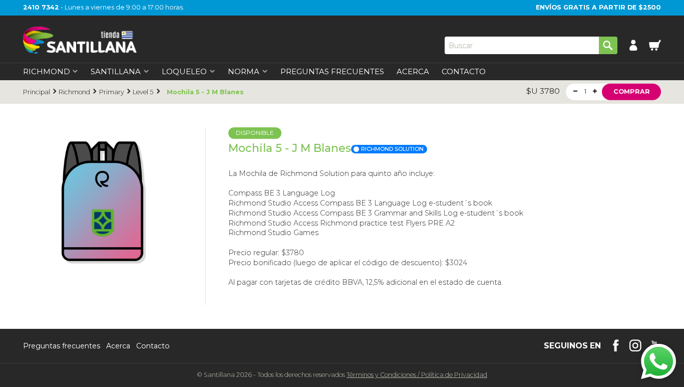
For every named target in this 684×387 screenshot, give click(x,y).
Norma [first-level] (243, 72)
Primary (111, 92)
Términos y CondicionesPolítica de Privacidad (417, 374)
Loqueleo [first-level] (184, 72)
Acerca (413, 72)
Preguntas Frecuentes (332, 72)
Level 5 (143, 92)
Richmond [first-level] (46, 72)
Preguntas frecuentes (61, 345)
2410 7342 (41, 7)
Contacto (464, 72)
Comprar (631, 91)
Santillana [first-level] (116, 72)
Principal (36, 92)
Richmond (74, 92)
